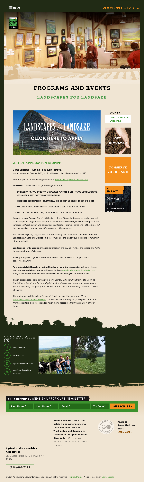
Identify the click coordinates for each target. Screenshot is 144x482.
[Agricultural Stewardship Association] (15, 23)
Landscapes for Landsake (119, 119)
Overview (115, 112)
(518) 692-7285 (20, 467)
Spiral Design (108, 476)
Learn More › (125, 432)
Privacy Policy (75, 476)
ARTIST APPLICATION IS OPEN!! (37, 163)
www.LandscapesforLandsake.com (71, 179)
